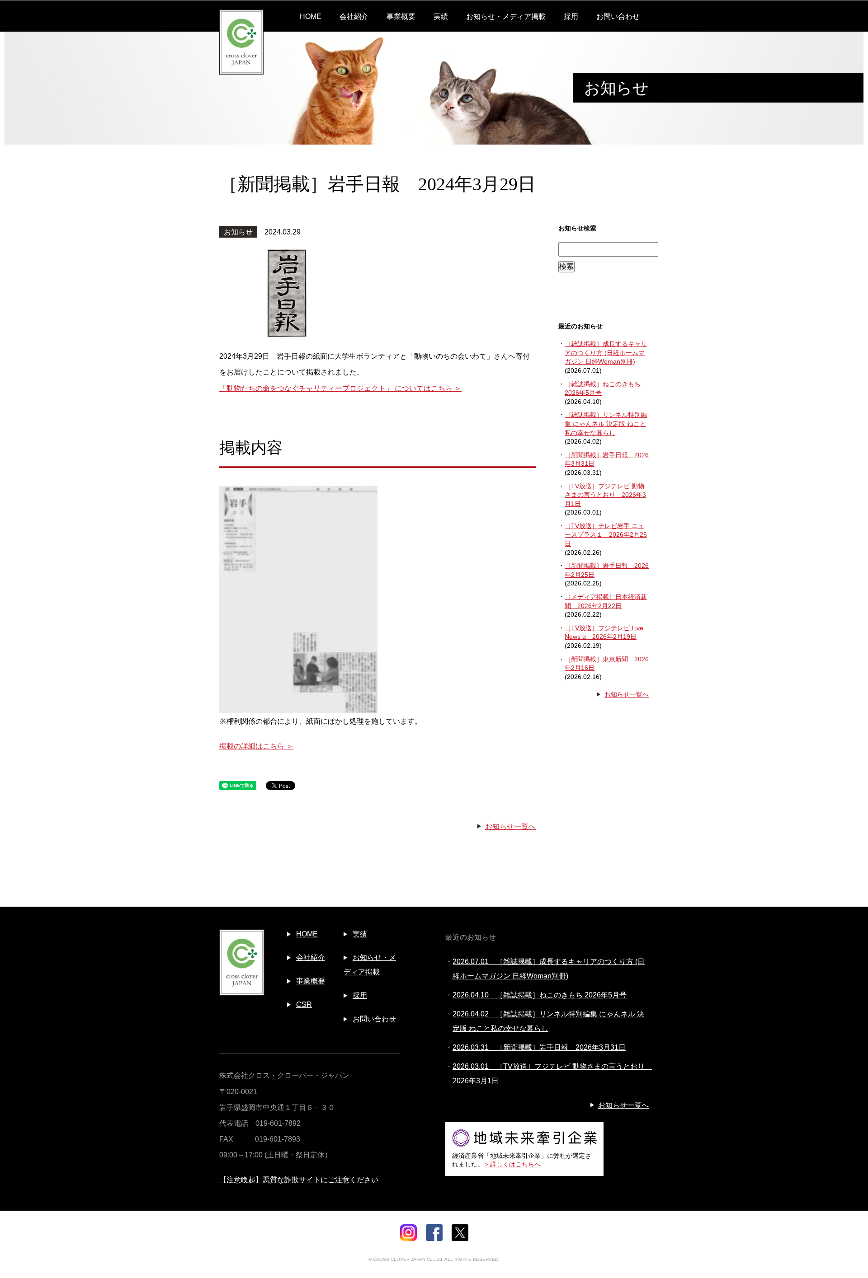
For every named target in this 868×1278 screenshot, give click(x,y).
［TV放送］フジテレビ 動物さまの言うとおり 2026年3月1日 (605, 494)
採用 (571, 16)
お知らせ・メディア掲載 (506, 16)
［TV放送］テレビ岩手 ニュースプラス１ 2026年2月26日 (606, 534)
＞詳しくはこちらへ (512, 1164)
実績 (441, 16)
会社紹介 (354, 16)
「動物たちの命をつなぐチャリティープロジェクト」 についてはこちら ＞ (340, 388)
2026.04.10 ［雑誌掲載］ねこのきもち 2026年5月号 (540, 995)
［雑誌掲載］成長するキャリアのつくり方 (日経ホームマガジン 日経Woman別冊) (606, 352)
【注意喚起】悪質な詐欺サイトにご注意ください (298, 1180)
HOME (310, 16)
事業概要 (401, 16)
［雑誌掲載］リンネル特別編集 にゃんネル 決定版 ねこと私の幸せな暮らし (606, 423)
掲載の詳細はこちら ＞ (256, 746)
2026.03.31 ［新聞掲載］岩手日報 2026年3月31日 (539, 1047)
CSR (304, 1004)
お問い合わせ (618, 16)
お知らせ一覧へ (510, 826)
